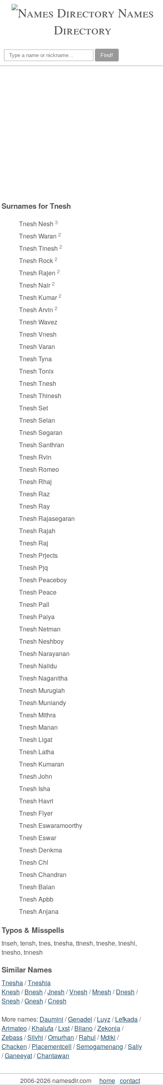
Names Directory (104, 21)
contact (130, 1080)
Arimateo (14, 1028)
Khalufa (42, 1028)
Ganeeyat (18, 1055)
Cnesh (57, 1000)
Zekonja (108, 1028)
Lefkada (126, 1019)
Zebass (12, 1037)
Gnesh (34, 1000)
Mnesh (101, 991)
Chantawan (53, 1055)
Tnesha (12, 982)
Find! (106, 55)
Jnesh (55, 991)
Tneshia (39, 982)
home (107, 1080)
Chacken (14, 1046)
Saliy (135, 1046)
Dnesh (125, 991)
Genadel (80, 1019)
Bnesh (34, 991)
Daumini (51, 1019)
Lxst (64, 1028)
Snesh (11, 1000)
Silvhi (35, 1037)
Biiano (83, 1028)
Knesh (11, 991)
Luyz (103, 1019)
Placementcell (52, 1046)
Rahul (87, 1037)
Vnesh (78, 991)
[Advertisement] (80, 133)
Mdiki (108, 1037)
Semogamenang (99, 1046)
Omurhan (61, 1037)
